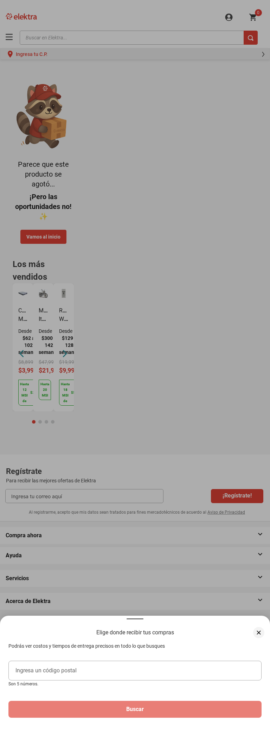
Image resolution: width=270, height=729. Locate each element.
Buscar (135, 709)
